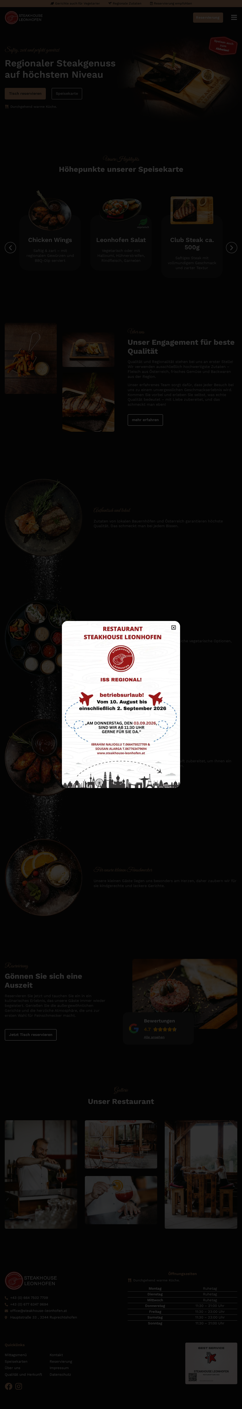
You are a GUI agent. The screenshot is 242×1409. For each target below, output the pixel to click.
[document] (121, 704)
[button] (173, 627)
